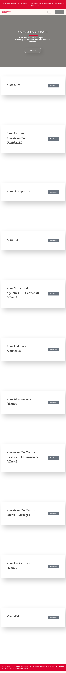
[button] (2, 95)
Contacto (32, 50)
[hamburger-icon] (49, 12)
